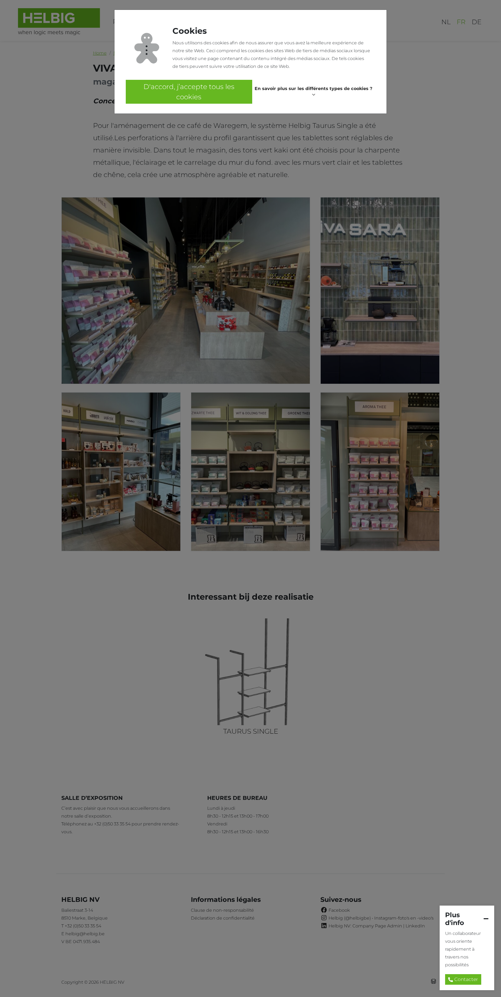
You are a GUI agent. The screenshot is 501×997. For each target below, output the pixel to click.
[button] (313, 92)
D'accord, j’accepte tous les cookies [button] (188, 92)
